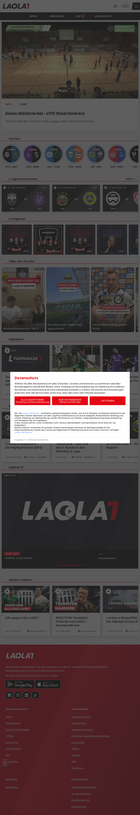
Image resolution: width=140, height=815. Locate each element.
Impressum (20, 440)
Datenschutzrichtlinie (38, 440)
